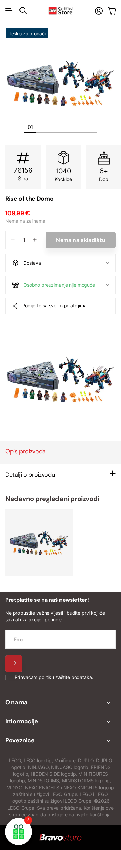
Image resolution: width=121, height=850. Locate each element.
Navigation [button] (9, 10)
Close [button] (60, 702)
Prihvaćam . (54, 677)
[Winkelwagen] (112, 10)
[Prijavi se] (99, 10)
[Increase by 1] (34, 240)
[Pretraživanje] (23, 10)
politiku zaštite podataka (65, 677)
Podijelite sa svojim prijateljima (54, 305)
